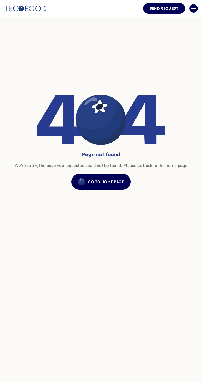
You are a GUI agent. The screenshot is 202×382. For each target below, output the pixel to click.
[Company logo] (25, 8)
